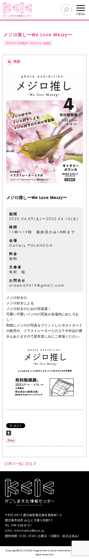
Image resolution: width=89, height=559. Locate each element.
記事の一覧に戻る (19, 463)
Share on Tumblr (8, 433)
